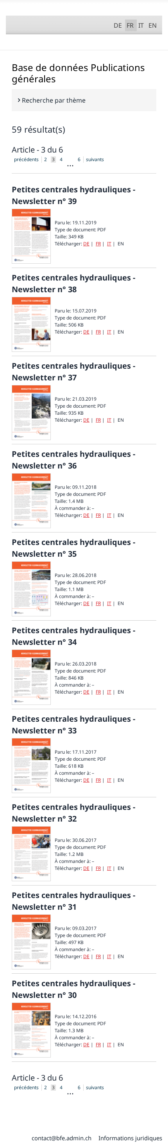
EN (152, 25)
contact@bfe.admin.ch (61, 1138)
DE (118, 25)
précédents (26, 159)
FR (132, 25)
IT (141, 25)
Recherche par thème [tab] (54, 100)
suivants (95, 159)
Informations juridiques (130, 1138)
